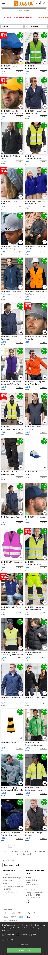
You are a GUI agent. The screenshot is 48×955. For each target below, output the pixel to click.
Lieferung (5, 883)
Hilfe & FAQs (6, 889)
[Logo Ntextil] (24, 4)
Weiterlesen (6, 931)
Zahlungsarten (7, 880)
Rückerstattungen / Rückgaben (12, 886)
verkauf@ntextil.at (32, 885)
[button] (36, 3)
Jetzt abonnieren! (11, 865)
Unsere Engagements (9, 892)
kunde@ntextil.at (31, 880)
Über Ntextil (6, 875)
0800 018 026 (30, 890)
